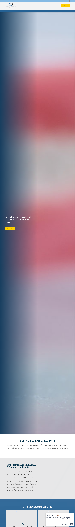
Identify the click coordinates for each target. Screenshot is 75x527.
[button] (10, 228)
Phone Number (61, 1)
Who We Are (8, 11)
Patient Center (60, 11)
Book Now (65, 5)
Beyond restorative (32, 447)
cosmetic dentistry (44, 447)
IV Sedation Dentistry (42, 11)
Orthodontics (33, 11)
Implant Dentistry (15, 11)
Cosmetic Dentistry (25, 11)
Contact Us (67, 11)
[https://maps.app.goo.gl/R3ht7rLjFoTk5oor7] (69, 1)
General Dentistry (51, 11)
